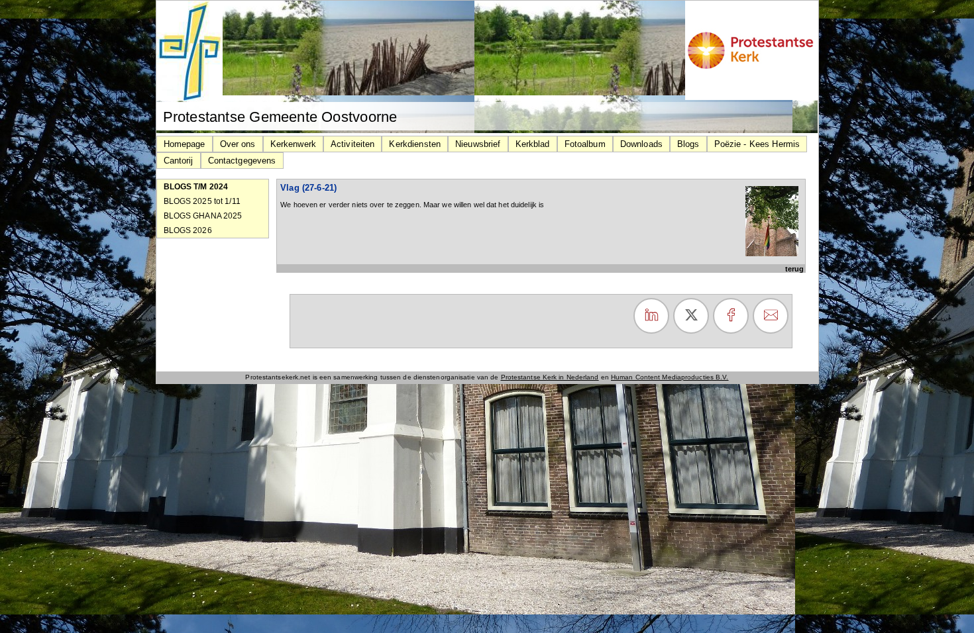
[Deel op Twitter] (691, 316)
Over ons (238, 144)
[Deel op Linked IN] (651, 316)
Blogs (688, 144)
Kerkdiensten (415, 144)
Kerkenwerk (293, 144)
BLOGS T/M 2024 (196, 186)
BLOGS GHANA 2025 (203, 215)
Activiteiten (353, 144)
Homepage (184, 144)
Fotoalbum (585, 144)
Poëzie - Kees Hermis (757, 144)
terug (794, 269)
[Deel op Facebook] (731, 316)
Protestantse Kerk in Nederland (550, 377)
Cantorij (178, 161)
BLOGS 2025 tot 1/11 (202, 201)
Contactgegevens (242, 161)
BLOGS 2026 (188, 230)
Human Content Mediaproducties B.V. (670, 377)
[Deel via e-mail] (770, 316)
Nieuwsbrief (477, 144)
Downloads (641, 144)
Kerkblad (532, 144)
